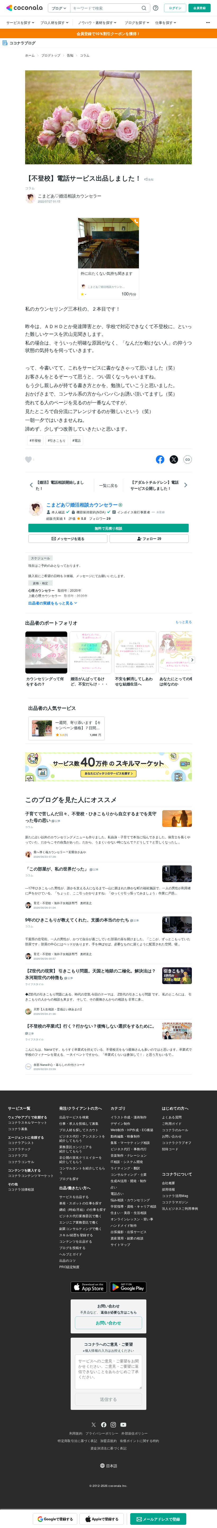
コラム (84, 55)
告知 (70, 55)
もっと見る (183, 622)
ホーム (30, 55)
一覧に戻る (108, 485)
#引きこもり (57, 440)
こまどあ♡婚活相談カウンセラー (82, 504)
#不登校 (35, 440)
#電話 (77, 440)
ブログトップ (50, 55)
